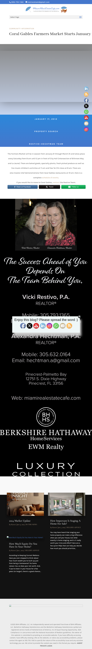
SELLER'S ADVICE (32, 550)
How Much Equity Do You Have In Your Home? (23, 545)
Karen (13, 524)
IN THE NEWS (31, 524)
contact (56, 182)
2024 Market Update (20, 520)
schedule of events (50, 177)
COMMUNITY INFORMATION (21, 28)
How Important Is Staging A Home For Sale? (65, 522)
